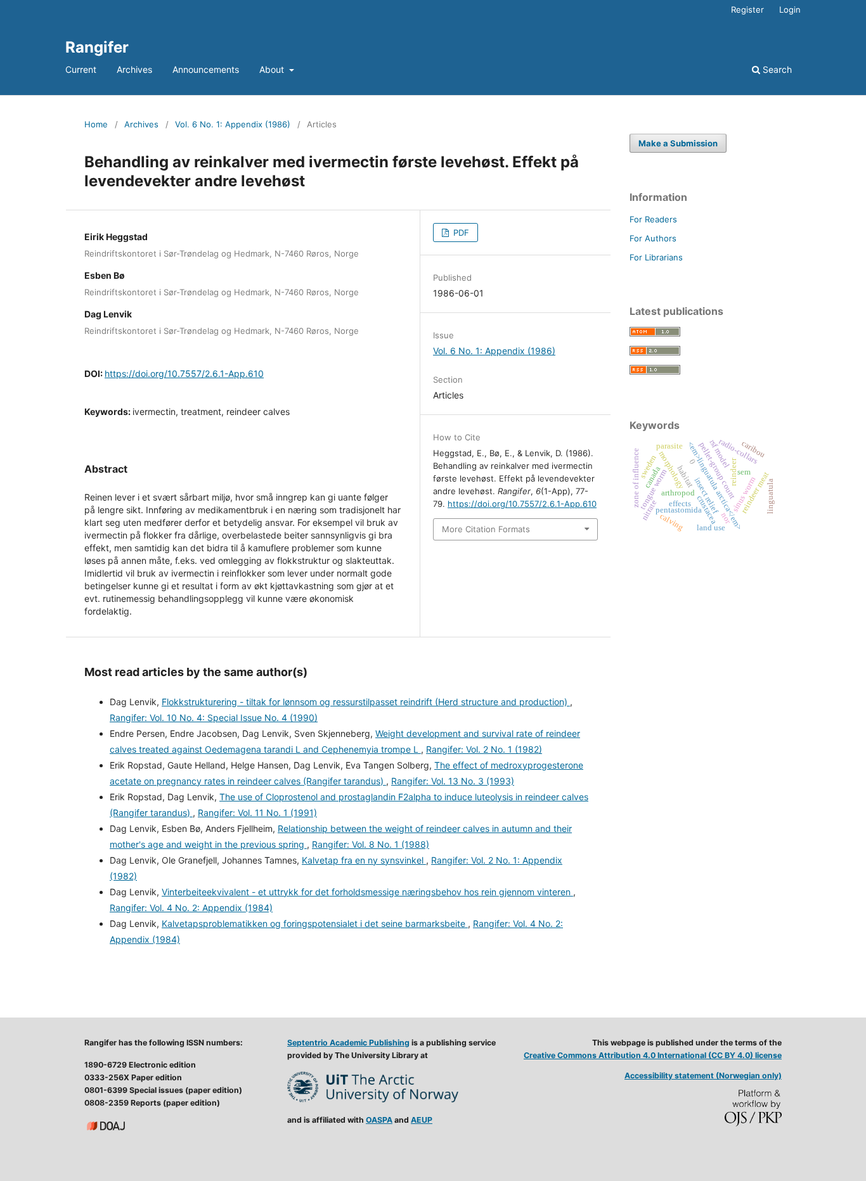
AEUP (421, 1120)
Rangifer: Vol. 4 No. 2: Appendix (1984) (191, 907)
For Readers (653, 219)
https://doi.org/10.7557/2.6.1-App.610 (184, 373)
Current (80, 69)
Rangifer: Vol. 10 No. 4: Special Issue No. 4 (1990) (214, 717)
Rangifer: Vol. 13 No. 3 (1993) (452, 781)
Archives (134, 69)
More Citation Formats (486, 529)
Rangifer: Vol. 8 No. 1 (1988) (370, 844)
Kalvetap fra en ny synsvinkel (364, 860)
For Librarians (656, 257)
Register (747, 9)
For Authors (653, 238)
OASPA (379, 1120)
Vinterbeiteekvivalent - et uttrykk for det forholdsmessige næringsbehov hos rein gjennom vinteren (367, 891)
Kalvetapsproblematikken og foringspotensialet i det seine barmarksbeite (315, 923)
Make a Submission (678, 143)
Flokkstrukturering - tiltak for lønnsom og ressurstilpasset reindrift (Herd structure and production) (366, 701)
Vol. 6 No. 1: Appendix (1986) (232, 124)
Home (96, 124)
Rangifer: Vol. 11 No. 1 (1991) (257, 812)
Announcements (205, 69)
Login (790, 9)
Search (776, 69)
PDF (460, 232)
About (273, 69)
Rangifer (97, 47)
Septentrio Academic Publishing (348, 1042)
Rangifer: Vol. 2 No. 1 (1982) (484, 749)
